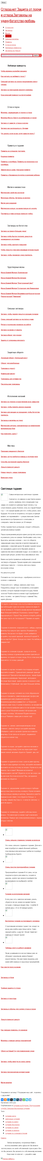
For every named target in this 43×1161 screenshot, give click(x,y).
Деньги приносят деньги (10, 466)
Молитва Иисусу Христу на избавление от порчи (18, 117)
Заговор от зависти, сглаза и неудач (14, 122)
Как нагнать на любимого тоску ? (13, 76)
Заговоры (8, 30)
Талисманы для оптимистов (11, 378)
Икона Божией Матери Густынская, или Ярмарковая (20, 288)
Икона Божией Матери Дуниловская (14, 272)
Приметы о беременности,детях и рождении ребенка (20, 174)
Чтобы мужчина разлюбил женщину (14, 71)
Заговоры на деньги (12, 50)
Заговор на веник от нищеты (11, 329)
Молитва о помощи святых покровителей (16, 1040)
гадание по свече (11, 1127)
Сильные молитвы (12, 38)
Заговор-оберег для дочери (11, 334)
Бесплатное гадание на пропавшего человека (22, 920)
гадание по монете (12, 1130)
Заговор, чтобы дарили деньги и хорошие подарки (19, 313)
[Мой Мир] (8, 1099)
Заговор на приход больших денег (13, 231)
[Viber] (20, 1099)
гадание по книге (11, 1121)
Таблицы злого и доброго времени (18, 947)
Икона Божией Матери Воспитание (13, 277)
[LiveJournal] (17, 1099)
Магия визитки (6, 1082)
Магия (7, 33)
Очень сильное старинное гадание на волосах (22, 840)
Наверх (3, 1137)
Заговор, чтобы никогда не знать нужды (15, 1061)
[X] (11, 1099)
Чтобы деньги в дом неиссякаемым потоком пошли (20, 249)
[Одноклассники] (5, 1099)
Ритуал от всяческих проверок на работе (16, 324)
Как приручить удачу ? (9, 433)
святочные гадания (12, 1118)
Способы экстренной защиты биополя (15, 461)
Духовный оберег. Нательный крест (14, 357)
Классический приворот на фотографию (16, 94)
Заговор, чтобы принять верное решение (16, 406)
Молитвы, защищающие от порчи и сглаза (16, 112)
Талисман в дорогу (8, 368)
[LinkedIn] (14, 1099)
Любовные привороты (13, 47)
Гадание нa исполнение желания (17, 893)
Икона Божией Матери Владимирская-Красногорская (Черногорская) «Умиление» (20, 295)
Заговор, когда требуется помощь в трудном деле (19, 456)
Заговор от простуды (8, 998)
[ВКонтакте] (2, 1099)
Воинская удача (7, 477)
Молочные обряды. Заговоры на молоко (15, 197)
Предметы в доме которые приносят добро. (17, 213)
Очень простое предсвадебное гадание (20, 867)
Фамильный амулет (8, 373)
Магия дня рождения (8, 202)
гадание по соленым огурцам (16, 1133)
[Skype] (27, 1099)
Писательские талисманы (10, 384)
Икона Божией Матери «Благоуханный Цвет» (17, 283)
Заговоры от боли (7, 977)
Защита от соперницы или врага (13, 340)
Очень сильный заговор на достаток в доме (17, 319)
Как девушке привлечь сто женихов (14, 1029)
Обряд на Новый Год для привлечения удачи (17, 1050)
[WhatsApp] (23, 1099)
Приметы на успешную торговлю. (13, 150)
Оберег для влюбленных (10, 363)
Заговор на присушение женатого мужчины (17, 89)
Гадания (8, 36)
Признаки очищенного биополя (12, 451)
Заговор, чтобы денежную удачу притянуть (16, 254)
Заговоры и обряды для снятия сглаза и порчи (18, 1008)
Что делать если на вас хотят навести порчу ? (18, 133)
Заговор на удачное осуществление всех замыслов (20, 401)
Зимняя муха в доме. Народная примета (15, 169)
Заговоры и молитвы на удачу (12, 420)
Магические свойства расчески (12, 192)
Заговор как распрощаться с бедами (14, 128)
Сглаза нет (9, 27)
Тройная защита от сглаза (11, 987)
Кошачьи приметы (7, 156)
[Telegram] (30, 1099)
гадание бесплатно (12, 1124)
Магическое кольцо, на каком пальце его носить (19, 208)
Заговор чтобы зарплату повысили (13, 244)
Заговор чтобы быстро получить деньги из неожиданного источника (16, 238)
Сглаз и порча (10, 44)
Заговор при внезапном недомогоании (15, 1071)
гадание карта (10, 1115)
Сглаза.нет (21, 14)
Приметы (8, 41)
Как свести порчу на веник (11, 966)
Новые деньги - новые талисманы (13, 472)
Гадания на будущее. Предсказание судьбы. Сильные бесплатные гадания (20, 1107)
